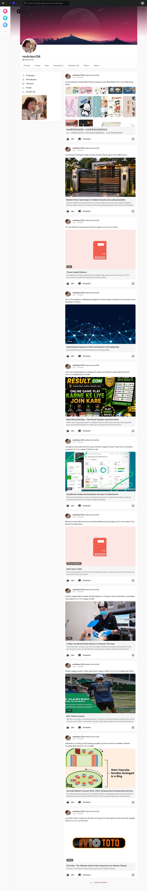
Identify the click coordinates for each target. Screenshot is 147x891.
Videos (96, 65)
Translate (80, 77)
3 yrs (74, 77)
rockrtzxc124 (78, 75)
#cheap (74, 821)
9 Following (30, 76)
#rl (75, 302)
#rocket (77, 449)
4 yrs (74, 666)
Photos (86, 65)
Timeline (27, 65)
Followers (73, 65)
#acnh (87, 746)
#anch (110, 227)
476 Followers (31, 80)
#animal (68, 374)
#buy (123, 82)
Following (58, 65)
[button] (46, 3)
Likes (47, 65)
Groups (37, 65)
